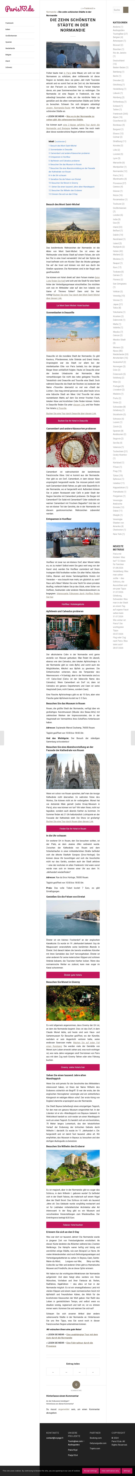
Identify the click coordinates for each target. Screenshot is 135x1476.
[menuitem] (19, 23)
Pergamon (117, 496)
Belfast (116, 230)
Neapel (116, 263)
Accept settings (90, 1471)
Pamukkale (118, 492)
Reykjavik (117, 247)
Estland (116, 106)
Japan (116, 304)
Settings (127, 1471)
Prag (115, 471)
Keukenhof (118, 362)
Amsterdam (118, 358)
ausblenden (60, 142)
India (115, 219)
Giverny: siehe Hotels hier (73, 1067)
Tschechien (118, 451)
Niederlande (118, 354)
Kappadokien (119, 487)
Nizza (115, 195)
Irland (115, 227)
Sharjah (116, 515)
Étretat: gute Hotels (73, 975)
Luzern (116, 422)
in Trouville (61, 408)
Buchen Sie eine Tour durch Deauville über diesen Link (71, 413)
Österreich (118, 374)
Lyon (115, 158)
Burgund (116, 129)
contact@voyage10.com (57, 1438)
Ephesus (117, 479)
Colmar (116, 137)
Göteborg (117, 410)
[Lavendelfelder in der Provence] (133, 738)
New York (117, 534)
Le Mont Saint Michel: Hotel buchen (73, 305)
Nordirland (117, 239)
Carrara (116, 275)
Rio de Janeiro (119, 53)
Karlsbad (117, 462)
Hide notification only (110, 1471)
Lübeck (116, 93)
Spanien (116, 431)
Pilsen (116, 467)
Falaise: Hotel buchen (73, 1225)
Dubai (115, 510)
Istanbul (116, 483)
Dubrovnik (117, 320)
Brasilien (117, 49)
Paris (115, 175)
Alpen (115, 117)
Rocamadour (118, 199)
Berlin (115, 76)
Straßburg (117, 141)
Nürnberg (117, 97)
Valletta (116, 327)
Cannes (116, 186)
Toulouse (117, 204)
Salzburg (117, 377)
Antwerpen (118, 41)
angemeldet (63, 1409)
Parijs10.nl (73, 1455)
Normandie (51, 12)
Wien (115, 382)
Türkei (116, 475)
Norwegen (117, 366)
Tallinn (116, 109)
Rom (115, 267)
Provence (117, 183)
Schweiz (117, 419)
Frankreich (89, 8)
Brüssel (116, 45)
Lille (115, 150)
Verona (116, 300)
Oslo (115, 370)
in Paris (67, 73)
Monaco (116, 347)
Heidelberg (118, 89)
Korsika (116, 145)
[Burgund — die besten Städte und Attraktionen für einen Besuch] (2, 738)
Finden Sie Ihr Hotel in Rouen (73, 828)
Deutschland (118, 60)
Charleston (118, 529)
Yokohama (117, 312)
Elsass (116, 133)
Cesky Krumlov (120, 455)
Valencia (117, 447)
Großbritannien (119, 208)
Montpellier (118, 167)
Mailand (116, 254)
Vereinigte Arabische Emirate (117, 504)
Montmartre (118, 179)
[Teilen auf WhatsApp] (79, 1371)
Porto (115, 398)
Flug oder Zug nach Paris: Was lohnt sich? (120, 641)
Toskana (117, 272)
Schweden (118, 407)
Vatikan (116, 291)
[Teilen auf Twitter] (66, 1371)
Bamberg (117, 72)
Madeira (116, 394)
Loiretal (116, 154)
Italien (116, 251)
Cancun (116, 335)
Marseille (117, 162)
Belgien (116, 37)
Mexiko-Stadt (119, 339)
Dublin (116, 235)
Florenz (116, 279)
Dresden (117, 80)
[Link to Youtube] (93, 1371)
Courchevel (118, 120)
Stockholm (118, 414)
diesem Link (79, 404)
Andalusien (118, 434)
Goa (115, 223)
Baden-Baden (119, 67)
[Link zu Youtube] (20, 76)
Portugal (117, 386)
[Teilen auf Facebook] (53, 1371)
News (115, 351)
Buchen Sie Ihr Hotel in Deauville (73, 421)
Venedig (117, 296)
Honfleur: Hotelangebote (73, 604)
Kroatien (117, 316)
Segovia (116, 438)
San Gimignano (120, 284)
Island (116, 243)
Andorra (116, 27)
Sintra (115, 402)
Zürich (116, 426)
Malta (115, 324)
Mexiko (116, 332)
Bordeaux (117, 125)
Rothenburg (118, 102)
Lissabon (117, 389)
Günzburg (117, 84)
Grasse (116, 191)
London (116, 215)
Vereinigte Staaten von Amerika (118, 523)
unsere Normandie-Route (58, 108)
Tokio (115, 308)
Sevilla (116, 443)
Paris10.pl (72, 1450)
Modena (116, 259)
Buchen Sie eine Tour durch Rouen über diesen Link (69, 821)
